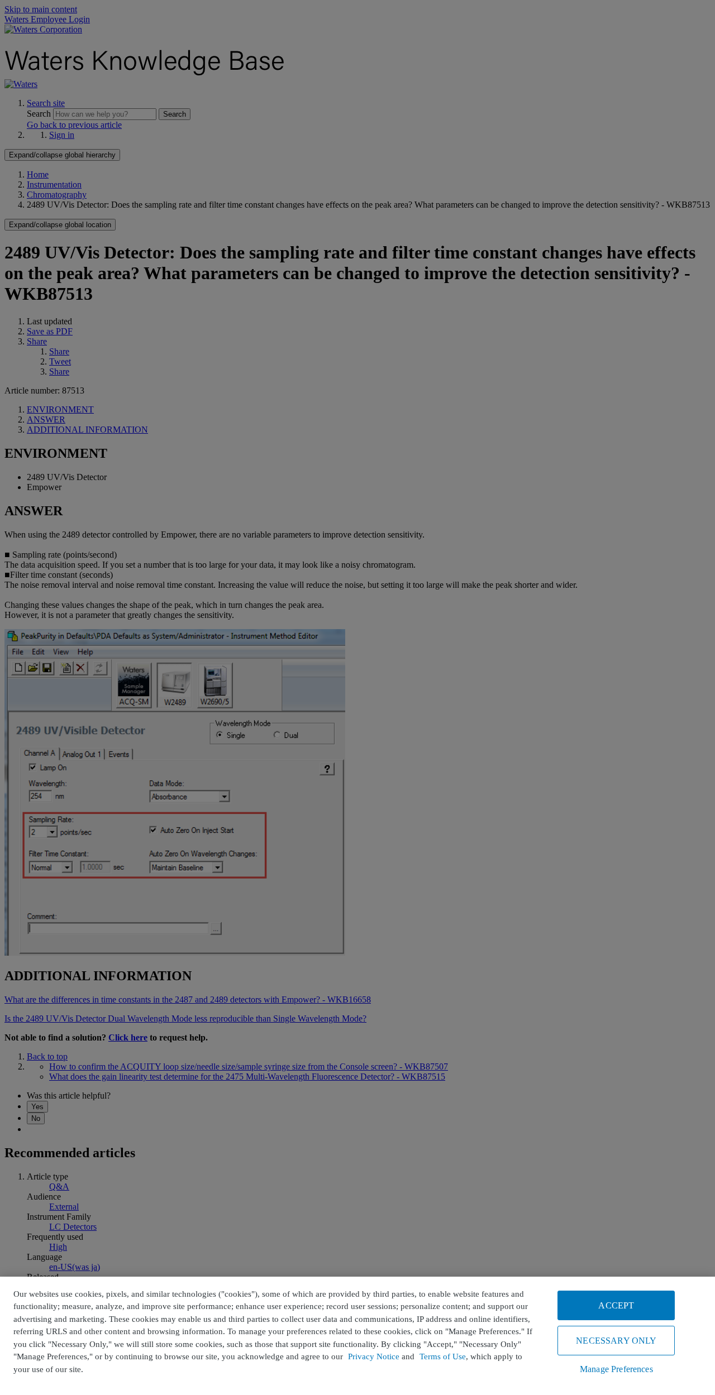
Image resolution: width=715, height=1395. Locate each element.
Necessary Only (616, 1340)
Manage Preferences (616, 1369)
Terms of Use (443, 1356)
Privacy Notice (373, 1356)
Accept (616, 1305)
